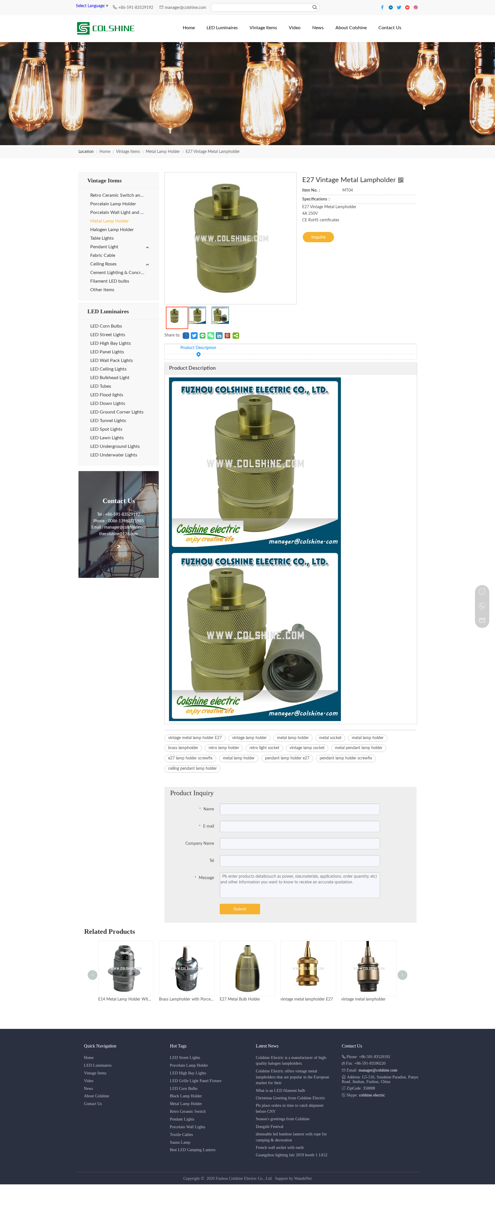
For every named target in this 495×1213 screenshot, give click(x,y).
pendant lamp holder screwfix (346, 758)
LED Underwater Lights (113, 455)
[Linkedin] (391, 7)
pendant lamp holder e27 (287, 758)
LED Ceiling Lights (108, 369)
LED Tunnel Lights (108, 420)
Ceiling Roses (103, 264)
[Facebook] (383, 7)
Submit (239, 909)
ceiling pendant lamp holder (192, 769)
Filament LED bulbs (109, 281)
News (88, 1088)
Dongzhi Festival (269, 1127)
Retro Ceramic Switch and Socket (120, 195)
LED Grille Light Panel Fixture (195, 1081)
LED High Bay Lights (110, 343)
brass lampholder (183, 748)
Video (88, 1081)
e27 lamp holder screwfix (190, 758)
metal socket (330, 738)
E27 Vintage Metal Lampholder (213, 152)
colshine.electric (372, 1095)
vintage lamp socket (307, 748)
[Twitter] (400, 7)
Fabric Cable (102, 255)
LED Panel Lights (107, 352)
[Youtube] (408, 7)
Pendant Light (104, 247)
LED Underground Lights (115, 446)
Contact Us (93, 1104)
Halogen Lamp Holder (112, 229)
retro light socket (264, 748)
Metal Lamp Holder (163, 152)
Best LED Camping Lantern (192, 1150)
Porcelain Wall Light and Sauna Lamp (120, 212)
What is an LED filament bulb (280, 1090)
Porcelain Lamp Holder (113, 204)
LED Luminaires (97, 1065)
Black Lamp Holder (186, 1096)
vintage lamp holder (249, 738)
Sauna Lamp (180, 1142)
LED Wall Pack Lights (111, 360)
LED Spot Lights (106, 429)
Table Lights (102, 238)
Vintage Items (128, 152)
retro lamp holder (224, 748)
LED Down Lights (107, 403)
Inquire (318, 237)
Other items (102, 290)
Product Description (198, 348)
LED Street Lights (107, 334)
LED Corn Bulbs (106, 326)
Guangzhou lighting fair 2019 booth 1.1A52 (291, 1155)
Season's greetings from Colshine (282, 1119)
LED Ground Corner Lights (117, 412)
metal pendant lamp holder (358, 748)
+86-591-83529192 (136, 8)
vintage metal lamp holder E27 (195, 738)
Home (104, 152)
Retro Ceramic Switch (188, 1111)
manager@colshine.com (185, 8)
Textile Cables (181, 1135)
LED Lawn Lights (107, 438)
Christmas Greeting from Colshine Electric (290, 1098)
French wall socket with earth (280, 1147)
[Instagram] (415, 7)
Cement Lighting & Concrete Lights (120, 272)
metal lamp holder (293, 738)
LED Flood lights (106, 395)
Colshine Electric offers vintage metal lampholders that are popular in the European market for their (292, 1077)
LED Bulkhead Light (109, 377)
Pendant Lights (182, 1119)
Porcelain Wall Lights (187, 1127)
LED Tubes (100, 386)
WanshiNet (303, 1178)
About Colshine (96, 1096)
